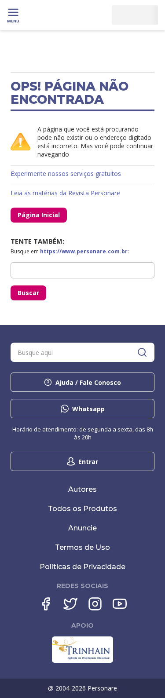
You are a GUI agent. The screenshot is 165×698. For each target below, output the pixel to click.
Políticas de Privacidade (82, 567)
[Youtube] (120, 604)
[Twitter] (70, 604)
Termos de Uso (82, 547)
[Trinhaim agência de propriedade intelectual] (82, 661)
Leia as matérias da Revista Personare (65, 193)
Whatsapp (88, 409)
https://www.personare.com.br (84, 251)
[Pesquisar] (142, 352)
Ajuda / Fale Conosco (88, 382)
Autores (82, 489)
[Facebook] (46, 604)
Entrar (88, 461)
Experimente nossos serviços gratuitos (66, 173)
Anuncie (82, 528)
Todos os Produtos (82, 508)
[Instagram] (95, 604)
